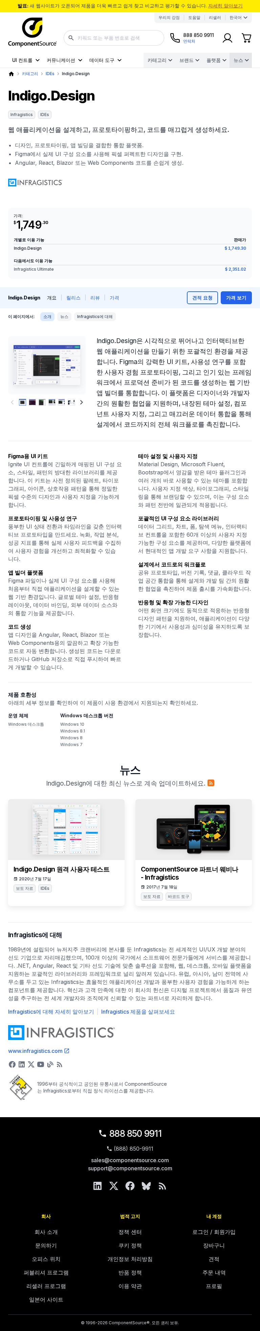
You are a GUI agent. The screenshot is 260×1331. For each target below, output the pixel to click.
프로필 (214, 1286)
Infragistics (21, 114)
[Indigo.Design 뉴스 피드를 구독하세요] (211, 783)
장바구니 (214, 1245)
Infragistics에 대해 (95, 316)
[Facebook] (130, 1185)
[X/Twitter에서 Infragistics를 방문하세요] (31, 1064)
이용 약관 (130, 1286)
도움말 (194, 17)
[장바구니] (246, 37)
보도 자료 (24, 888)
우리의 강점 (169, 17)
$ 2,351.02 (235, 269)
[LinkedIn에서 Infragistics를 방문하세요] (22, 1064)
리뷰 (95, 297)
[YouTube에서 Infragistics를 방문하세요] (41, 1064)
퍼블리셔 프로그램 (46, 1272)
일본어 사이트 (46, 1299)
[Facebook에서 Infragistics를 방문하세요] (12, 1064)
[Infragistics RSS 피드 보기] (60, 1064)
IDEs (50, 73)
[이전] (17, 365)
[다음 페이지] (82, 402)
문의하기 (46, 1245)
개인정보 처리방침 (130, 1259)
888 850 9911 (135, 1133)
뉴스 (238, 60)
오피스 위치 (46, 1259)
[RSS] (162, 1185)
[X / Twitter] (113, 1185)
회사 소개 (46, 1231)
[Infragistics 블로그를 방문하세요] (50, 1064)
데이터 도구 (101, 60)
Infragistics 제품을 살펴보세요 (138, 1011)
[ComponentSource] (32, 32)
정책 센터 (130, 1231)
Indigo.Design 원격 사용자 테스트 (61, 869)
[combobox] (114, 38)
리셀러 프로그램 (46, 1286)
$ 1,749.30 (235, 248)
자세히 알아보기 (225, 5)
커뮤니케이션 (61, 60)
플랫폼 (214, 60)
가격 (114, 297)
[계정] (227, 37)
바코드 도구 (178, 896)
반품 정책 (130, 1272)
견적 (214, 1259)
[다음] (76, 365)
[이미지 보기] (22, 402)
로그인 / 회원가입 (214, 1231)
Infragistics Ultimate (34, 269)
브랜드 (186, 60)
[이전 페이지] (12, 402)
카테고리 (157, 60)
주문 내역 (214, 1272)
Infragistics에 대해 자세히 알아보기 (51, 1011)
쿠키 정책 (130, 1245)
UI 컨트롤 (22, 60)
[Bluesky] (146, 1185)
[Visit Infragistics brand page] (35, 182)
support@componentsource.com (130, 1168)
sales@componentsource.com (130, 1160)
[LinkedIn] (97, 1185)
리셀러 (215, 17)
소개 (47, 316)
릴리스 (73, 297)
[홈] (11, 74)
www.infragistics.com (35, 1050)
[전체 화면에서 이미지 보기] (47, 365)
